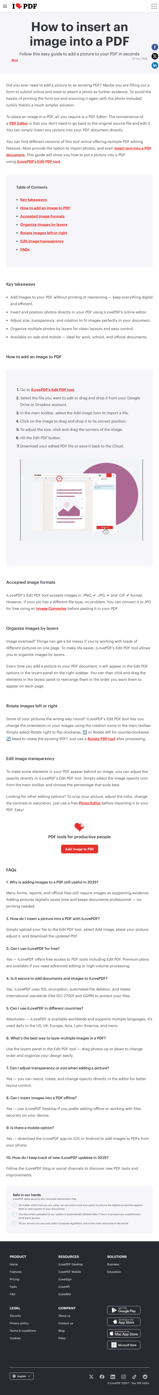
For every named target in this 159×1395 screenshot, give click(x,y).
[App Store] (123, 1321)
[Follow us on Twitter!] (91, 1377)
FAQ (12, 1294)
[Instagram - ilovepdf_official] (123, 1377)
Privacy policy (19, 1323)
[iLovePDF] (24, 6)
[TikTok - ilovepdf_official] (134, 1377)
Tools (13, 1286)
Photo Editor (90, 803)
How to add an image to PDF (45, 208)
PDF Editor (18, 123)
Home (14, 1264)
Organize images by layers (43, 224)
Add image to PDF (79, 849)
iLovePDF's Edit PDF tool (38, 161)
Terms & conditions (23, 1330)
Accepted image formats (42, 216)
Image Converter (51, 608)
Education (114, 1271)
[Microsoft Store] (123, 1344)
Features (16, 1271)
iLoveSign (65, 1279)
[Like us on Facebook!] (102, 1377)
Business (113, 1264)
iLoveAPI (64, 1286)
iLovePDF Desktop (70, 1264)
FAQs (25, 249)
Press (62, 1338)
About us (64, 1315)
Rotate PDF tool (101, 738)
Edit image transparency (42, 241)
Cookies (15, 1338)
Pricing (14, 1279)
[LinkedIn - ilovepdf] (113, 1377)
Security (15, 1315)
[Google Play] (123, 1310)
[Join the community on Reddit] (145, 1377)
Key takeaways (33, 199)
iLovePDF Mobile (69, 1271)
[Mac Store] (123, 1333)
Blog (15, 60)
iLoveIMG (64, 1294)
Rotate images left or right (43, 232)
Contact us (65, 1323)
